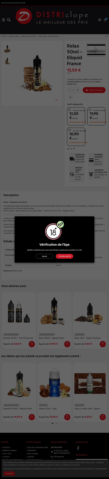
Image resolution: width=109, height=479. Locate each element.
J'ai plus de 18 (64, 256)
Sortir (44, 256)
